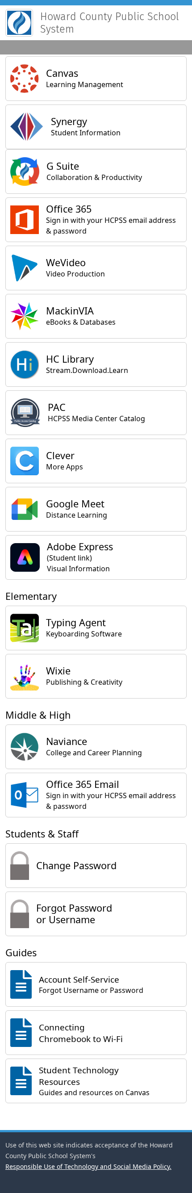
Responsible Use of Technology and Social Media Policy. (88, 1166)
